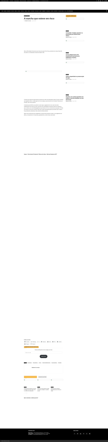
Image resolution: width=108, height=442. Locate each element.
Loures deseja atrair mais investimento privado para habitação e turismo (73, 56)
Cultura (51, 11)
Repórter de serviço (28, 20)
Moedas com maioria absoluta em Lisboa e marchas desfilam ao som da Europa (75, 98)
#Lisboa (40, 362)
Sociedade (32, 11)
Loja (65, 11)
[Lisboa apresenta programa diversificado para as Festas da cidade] (57, 383)
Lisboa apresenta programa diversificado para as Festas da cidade (56, 389)
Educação (37, 11)
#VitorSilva (59, 362)
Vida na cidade (61, 11)
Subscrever (43, 356)
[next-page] (26, 393)
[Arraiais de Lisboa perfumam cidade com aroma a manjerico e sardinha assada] (43, 383)
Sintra (29, 11)
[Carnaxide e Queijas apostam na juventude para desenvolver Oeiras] (75, 24)
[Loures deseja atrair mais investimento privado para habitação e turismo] (75, 46)
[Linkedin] (100, 1)
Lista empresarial (69, 11)
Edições (67, 52)
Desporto (56, 11)
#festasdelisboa (35, 362)
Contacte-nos (29, 0)
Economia (48, 11)
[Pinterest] (102, 1)
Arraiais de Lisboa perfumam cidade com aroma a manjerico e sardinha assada (43, 389)
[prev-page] (24, 393)
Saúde (40, 11)
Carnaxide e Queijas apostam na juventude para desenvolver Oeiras (74, 34)
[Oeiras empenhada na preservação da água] (75, 68)
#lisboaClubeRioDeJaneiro (46, 362)
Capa (2, 11)
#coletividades (29, 362)
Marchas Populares (33, 14)
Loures (18, 11)
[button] (106, 11)
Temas (28, 14)
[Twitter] (104, 1)
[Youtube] (106, 1)
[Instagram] (98, 1)
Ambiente (44, 11)
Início (25, 14)
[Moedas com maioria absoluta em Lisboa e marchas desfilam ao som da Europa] (75, 88)
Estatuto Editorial (16, 0)
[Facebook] (97, 1)
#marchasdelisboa (54, 362)
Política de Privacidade (23, 0)
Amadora (9, 11)
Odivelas (22, 11)
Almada (5, 11)
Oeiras (26, 11)
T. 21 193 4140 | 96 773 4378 (44, 0)
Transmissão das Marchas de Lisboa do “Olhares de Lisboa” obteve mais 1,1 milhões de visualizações (30, 389)
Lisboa (15, 11)
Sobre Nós (11, 0)
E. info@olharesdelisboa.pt (35, 0)
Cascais (12, 11)
